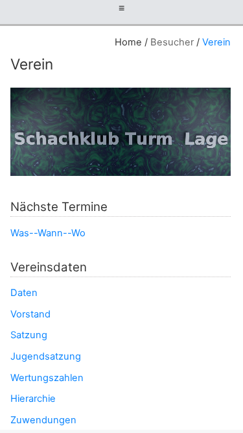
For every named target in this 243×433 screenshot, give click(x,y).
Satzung (28, 335)
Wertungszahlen (47, 378)
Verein (216, 42)
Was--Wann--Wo (48, 233)
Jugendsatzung (45, 356)
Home (128, 42)
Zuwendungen (43, 420)
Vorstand (30, 314)
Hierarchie (33, 398)
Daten (24, 293)
